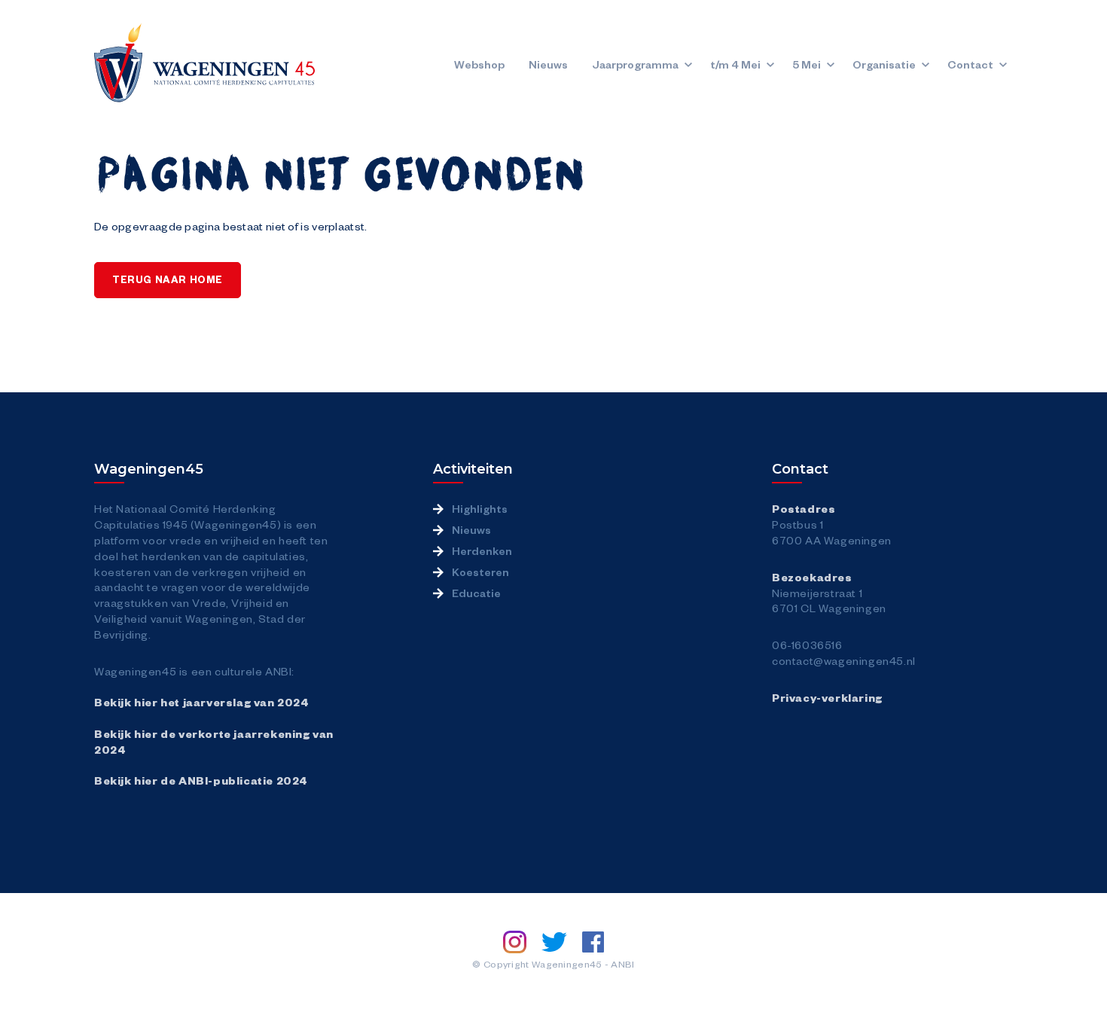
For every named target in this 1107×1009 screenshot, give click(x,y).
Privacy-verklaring (827, 697)
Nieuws (548, 64)
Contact (970, 64)
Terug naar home (167, 279)
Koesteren (480, 571)
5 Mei (806, 64)
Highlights (480, 508)
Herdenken (482, 550)
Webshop (479, 64)
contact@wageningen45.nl (844, 660)
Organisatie (884, 64)
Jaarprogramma (635, 64)
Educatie (476, 592)
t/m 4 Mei (735, 64)
